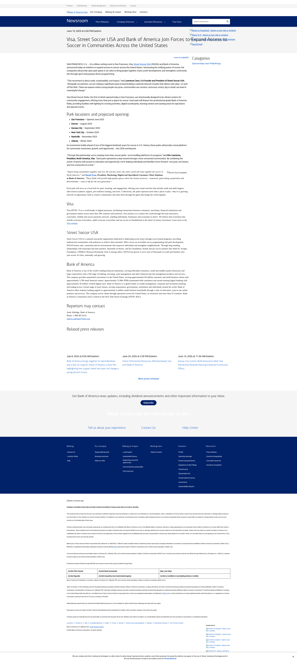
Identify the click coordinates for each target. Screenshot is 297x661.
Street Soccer (142, 64)
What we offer (100, 461)
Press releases (211, 452)
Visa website (72, 223)
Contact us (78, 623)
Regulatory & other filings (187, 465)
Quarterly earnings (185, 456)
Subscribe (148, 402)
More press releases (148, 378)
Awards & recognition (214, 465)
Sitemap (149, 623)
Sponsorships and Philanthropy (206, 63)
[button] (136, 22)
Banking (70, 446)
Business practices (101, 456)
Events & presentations (186, 461)
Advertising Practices (161, 623)
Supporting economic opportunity (130, 461)
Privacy (114, 623)
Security (121, 623)
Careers (106, 623)
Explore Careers (156, 452)
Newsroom (211, 446)
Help (68, 461)
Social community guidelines (135, 623)
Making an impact (130, 446)
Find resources (128, 471)
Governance (182, 482)
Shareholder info (184, 473)
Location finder (72, 456)
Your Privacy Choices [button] (176, 623)
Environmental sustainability (133, 467)
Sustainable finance (130, 456)
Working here (156, 446)
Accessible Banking (96, 623)
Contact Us (71, 452)
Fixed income (183, 469)
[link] (107, 428)
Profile (180, 452)
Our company (100, 446)
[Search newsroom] (227, 21)
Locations (70, 623)
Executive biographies (214, 456)
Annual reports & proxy (186, 478)
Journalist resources (213, 461)
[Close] (293, 656)
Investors (182, 446)
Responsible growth (102, 452)
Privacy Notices (170, 658)
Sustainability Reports (186, 486)
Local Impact (127, 452)
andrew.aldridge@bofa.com (78, 319)
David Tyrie (91, 175)
